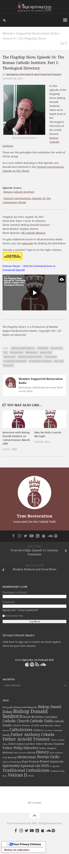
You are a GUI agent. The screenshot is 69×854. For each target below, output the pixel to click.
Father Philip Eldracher (20, 748)
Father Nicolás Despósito (50, 744)
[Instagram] (19, 536)
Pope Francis (30, 761)
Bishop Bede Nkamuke (25, 707)
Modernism (31, 352)
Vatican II (8, 365)
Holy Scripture (56, 753)
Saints (54, 761)
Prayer (44, 761)
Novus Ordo (45, 352)
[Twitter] (25, 536)
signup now (9, 610)
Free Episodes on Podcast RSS (34, 659)
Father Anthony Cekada (32, 734)
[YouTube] (31, 536)
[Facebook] (13, 536)
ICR (5, 352)
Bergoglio (8, 707)
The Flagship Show (32, 38)
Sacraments (50, 357)
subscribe (27, 243)
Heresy (31, 752)
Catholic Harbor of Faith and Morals (32, 725)
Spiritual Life (31, 766)
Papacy (6, 762)
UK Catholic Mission (33, 232)
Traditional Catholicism (15, 361)
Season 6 (9, 38)
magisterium (16, 352)
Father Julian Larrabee (21, 744)
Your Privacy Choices (27, 844)
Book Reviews (33, 717)
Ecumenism (56, 348)
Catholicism (21, 729)
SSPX (45, 766)
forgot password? (28, 610)
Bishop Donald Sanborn (23, 348)
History (42, 752)
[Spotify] (56, 536)
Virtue (31, 776)
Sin (61, 761)
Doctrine (48, 730)
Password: (9, 602)
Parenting (15, 761)
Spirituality (11, 766)
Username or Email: (15, 592)
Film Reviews (20, 753)
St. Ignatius (55, 766)
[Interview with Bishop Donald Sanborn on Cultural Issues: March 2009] (18, 419)
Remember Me (14, 615)
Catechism (50, 717)
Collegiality (42, 348)
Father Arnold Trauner (26, 739)
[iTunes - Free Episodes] (44, 536)
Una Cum (58, 361)
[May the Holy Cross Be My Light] (50, 419)
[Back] (61, 279)
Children (38, 730)
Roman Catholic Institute (19, 191)
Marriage (12, 757)
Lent (5, 757)
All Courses (34, 802)
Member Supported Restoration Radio (30, 33)
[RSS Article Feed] (38, 536)
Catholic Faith (41, 721)
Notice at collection (16, 850)
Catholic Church (16, 721)
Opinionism (9, 357)
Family (6, 735)
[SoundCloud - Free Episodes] (50, 536)
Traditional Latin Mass (40, 361)
